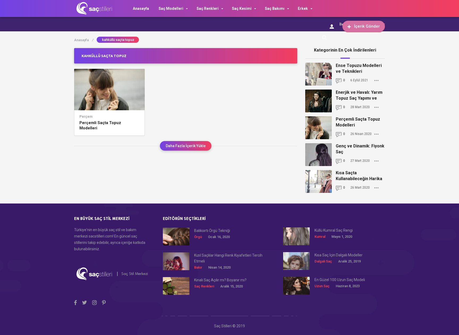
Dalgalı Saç (323, 261)
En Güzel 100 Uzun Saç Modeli (339, 280)
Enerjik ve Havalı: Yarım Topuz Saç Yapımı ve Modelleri (359, 95)
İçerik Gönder (367, 26)
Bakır (198, 267)
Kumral (319, 236)
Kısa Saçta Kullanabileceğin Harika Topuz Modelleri (359, 176)
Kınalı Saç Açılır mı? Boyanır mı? (220, 280)
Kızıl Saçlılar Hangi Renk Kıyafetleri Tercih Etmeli (228, 258)
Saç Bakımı (274, 8)
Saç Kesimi (242, 8)
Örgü (198, 237)
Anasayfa (141, 8)
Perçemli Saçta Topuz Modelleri (100, 125)
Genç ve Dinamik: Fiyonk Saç (360, 148)
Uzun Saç (322, 286)
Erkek (303, 8)
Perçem (85, 116)
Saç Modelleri (171, 8)
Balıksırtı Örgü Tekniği (212, 230)
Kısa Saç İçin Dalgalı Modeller (338, 255)
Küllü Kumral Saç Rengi (333, 230)
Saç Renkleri (208, 8)
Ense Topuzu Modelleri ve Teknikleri (359, 68)
